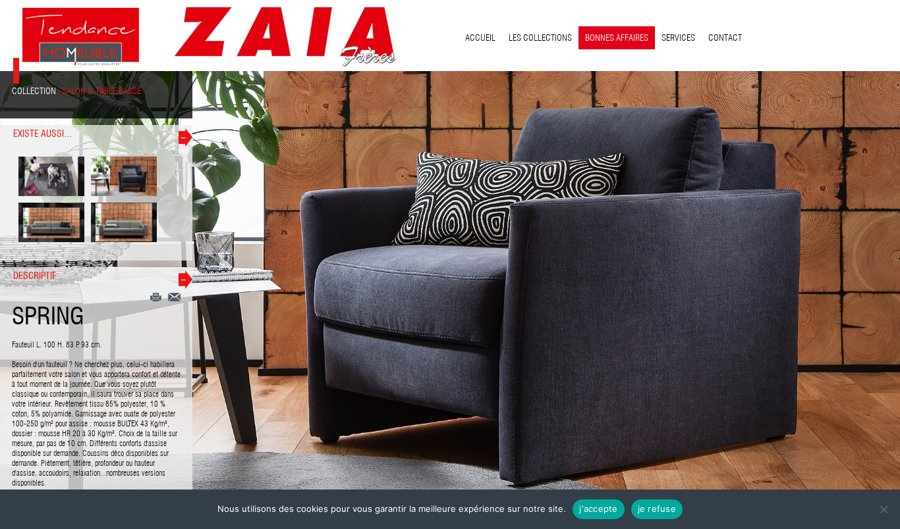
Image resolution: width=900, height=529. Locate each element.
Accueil (480, 37)
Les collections (540, 37)
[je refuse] (883, 509)
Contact (725, 37)
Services (678, 37)
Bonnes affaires (616, 37)
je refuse (657, 508)
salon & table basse (101, 91)
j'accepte (598, 508)
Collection (34, 91)
